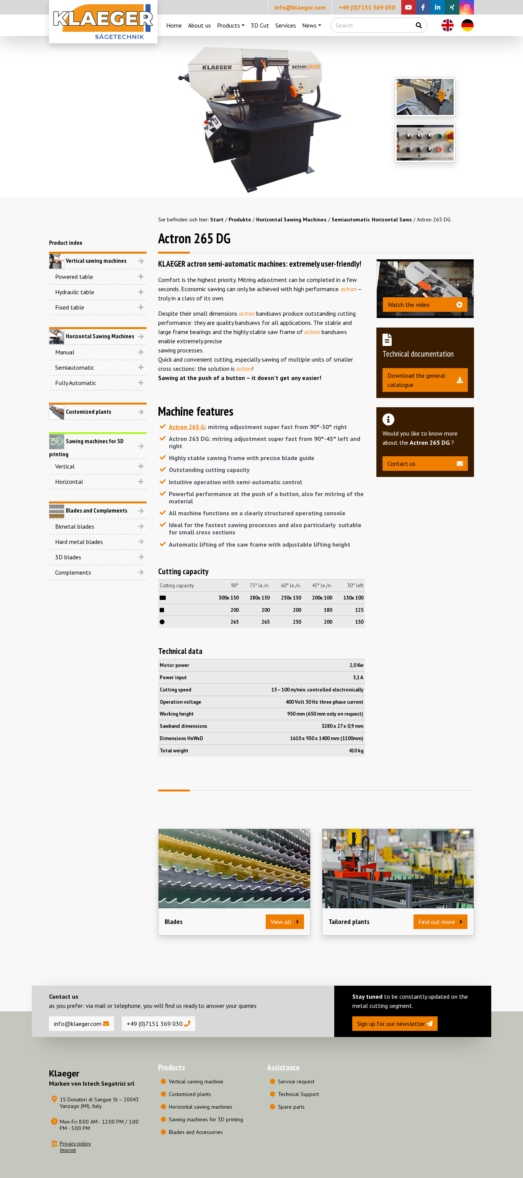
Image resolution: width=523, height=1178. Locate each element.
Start (217, 219)
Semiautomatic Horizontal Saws (372, 219)
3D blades (68, 557)
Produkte (240, 219)
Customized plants (190, 1094)
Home (174, 25)
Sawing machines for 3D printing (206, 1119)
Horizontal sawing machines (200, 1106)
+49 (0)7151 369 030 (366, 7)
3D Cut (260, 25)
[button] (98, 276)
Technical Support (298, 1094)
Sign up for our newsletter (392, 1023)
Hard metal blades (79, 542)
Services (285, 25)
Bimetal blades (74, 526)
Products (228, 25)
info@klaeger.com (300, 7)
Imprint (68, 1150)
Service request (296, 1081)
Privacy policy (75, 1143)
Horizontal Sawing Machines (291, 219)
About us (199, 25)
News (309, 25)
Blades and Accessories (196, 1132)
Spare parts (291, 1106)
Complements (73, 572)
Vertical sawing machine (196, 1081)
